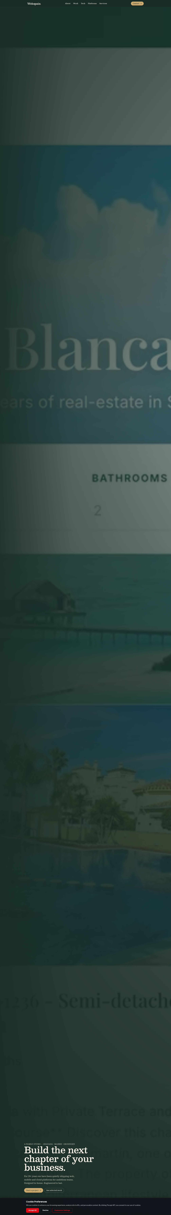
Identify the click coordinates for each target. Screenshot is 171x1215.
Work (75, 3)
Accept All (32, 1210)
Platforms (92, 3)
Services (103, 3)
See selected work (54, 1190)
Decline (45, 1210)
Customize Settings (62, 1210)
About (67, 3)
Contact (136, 3)
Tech (83, 3)
